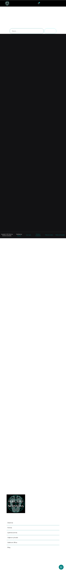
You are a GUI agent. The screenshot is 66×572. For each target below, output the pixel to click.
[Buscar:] (26, 31)
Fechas (9, 527)
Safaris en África (12, 542)
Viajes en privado (12, 537)
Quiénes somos (12, 532)
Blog (8, 547)
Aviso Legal (28, 235)
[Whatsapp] (61, 567)
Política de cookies (49, 235)
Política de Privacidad (60, 235)
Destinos (10, 523)
